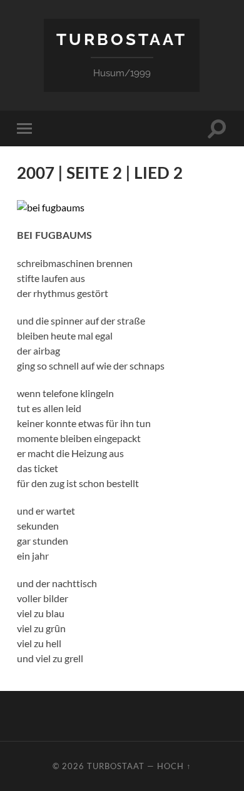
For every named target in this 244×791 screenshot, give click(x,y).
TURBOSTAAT (121, 39)
